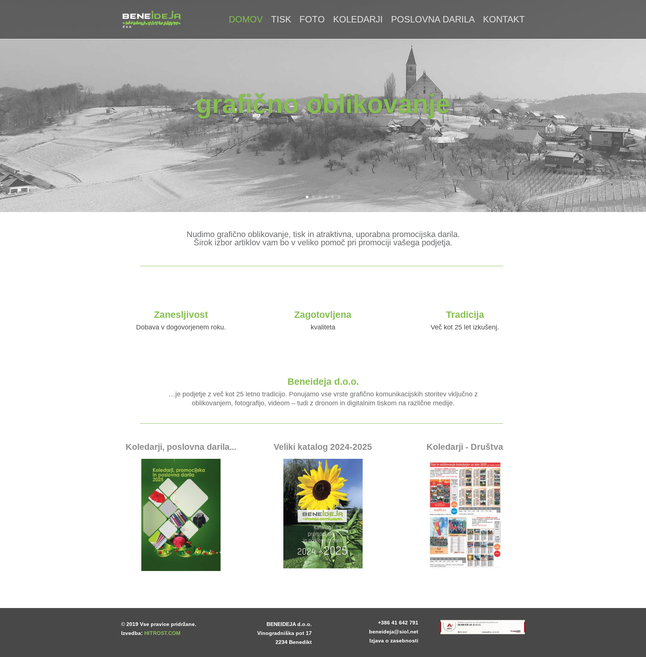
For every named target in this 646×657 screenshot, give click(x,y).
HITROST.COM (162, 633)
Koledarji (358, 20)
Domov (246, 20)
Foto (312, 20)
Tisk (281, 20)
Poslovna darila (433, 20)
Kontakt (504, 20)
